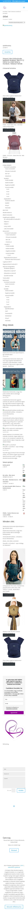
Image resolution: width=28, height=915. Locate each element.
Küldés (21, 790)
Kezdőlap (5, 11)
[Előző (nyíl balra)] (2, 457)
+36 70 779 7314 (8, 1)
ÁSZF (22, 865)
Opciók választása (9, 99)
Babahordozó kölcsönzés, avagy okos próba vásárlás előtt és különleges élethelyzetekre (12, 393)
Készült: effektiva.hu (14, 907)
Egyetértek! (14, 712)
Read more (11, 366)
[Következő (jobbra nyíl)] (25, 457)
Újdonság (6, 838)
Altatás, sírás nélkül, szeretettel (10, 430)
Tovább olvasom (8, 595)
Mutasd (14, 850)
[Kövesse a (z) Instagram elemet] (7, 763)
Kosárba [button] (8, 52)
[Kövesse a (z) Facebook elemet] (4, 763)
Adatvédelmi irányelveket (11, 708)
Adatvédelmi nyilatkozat (14, 867)
